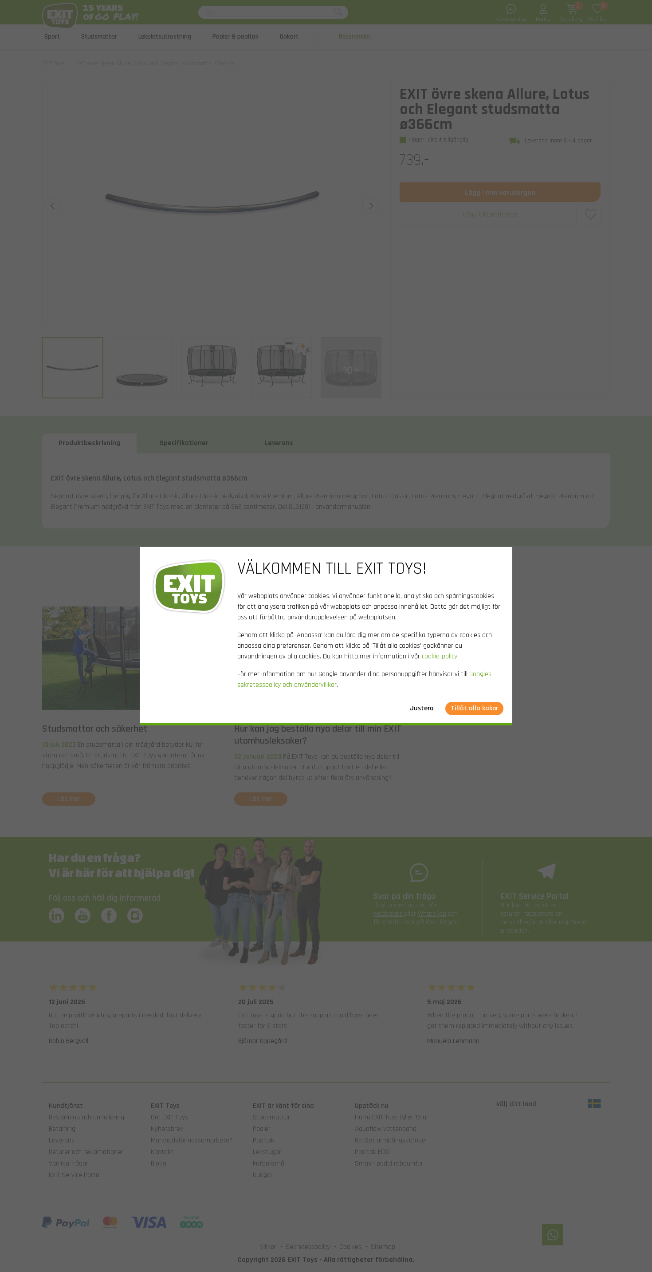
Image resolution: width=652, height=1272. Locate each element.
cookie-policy (439, 656)
